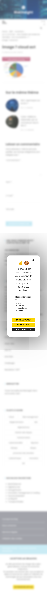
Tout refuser (23, 324)
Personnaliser (23, 329)
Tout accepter (23, 320)
